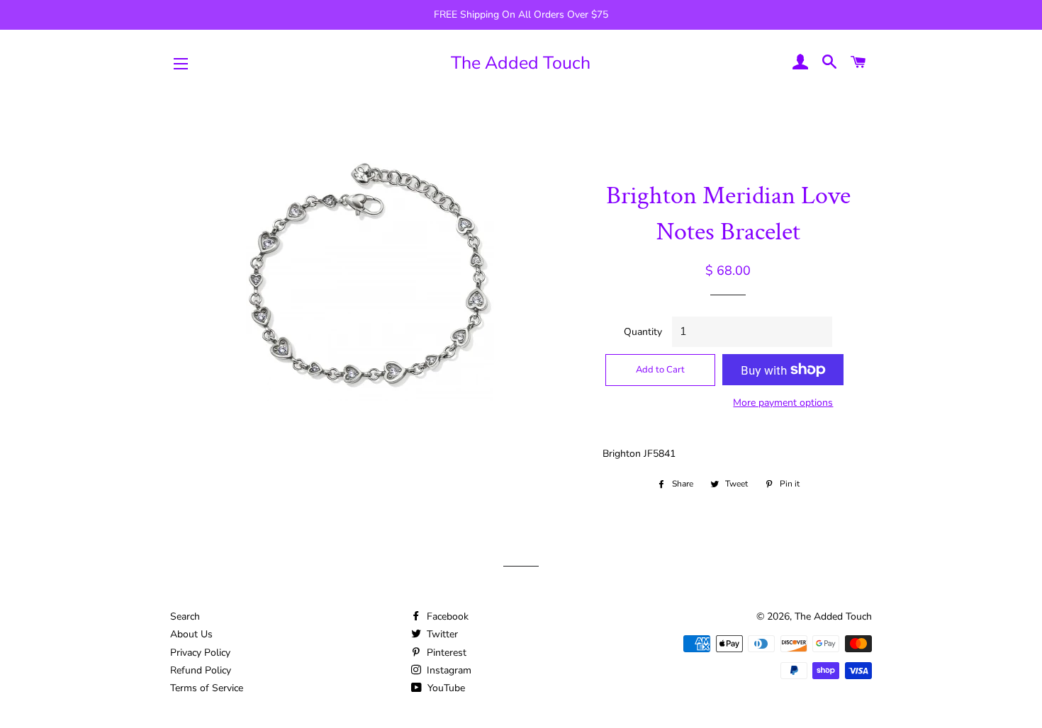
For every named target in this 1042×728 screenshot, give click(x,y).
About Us (191, 634)
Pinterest (445, 652)
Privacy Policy (200, 652)
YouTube (445, 688)
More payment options (783, 402)
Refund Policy (200, 670)
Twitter (441, 634)
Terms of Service (206, 688)
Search (185, 616)
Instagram (447, 670)
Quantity (643, 332)
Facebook (446, 616)
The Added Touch (520, 63)
